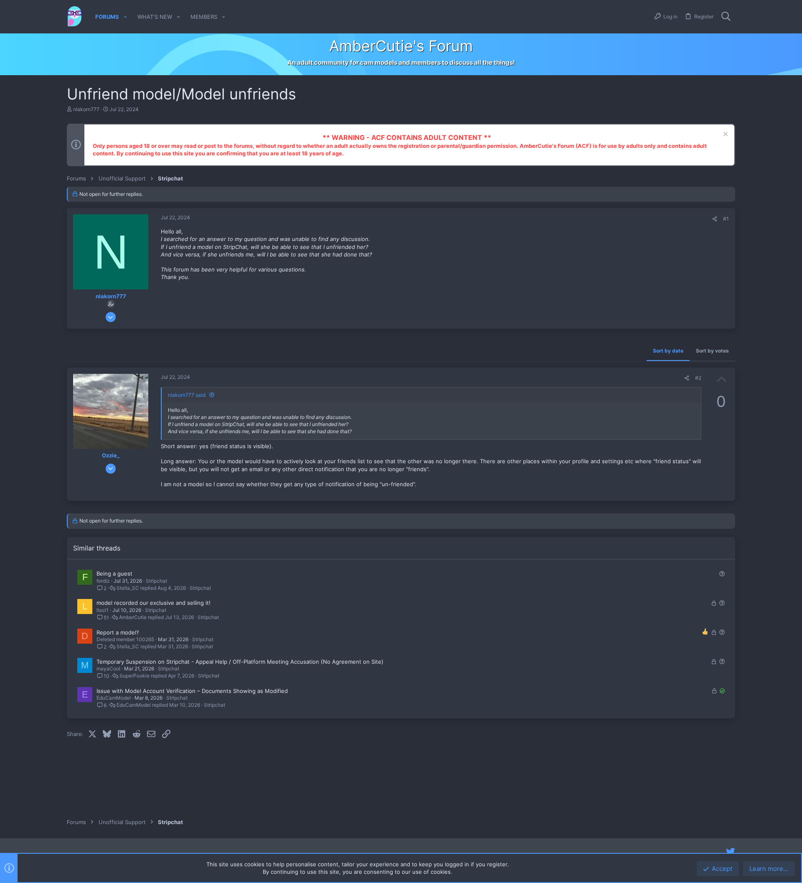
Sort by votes (712, 351)
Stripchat (156, 581)
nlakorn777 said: (187, 395)
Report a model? (117, 632)
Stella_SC (128, 588)
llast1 (102, 610)
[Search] (726, 16)
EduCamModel (113, 698)
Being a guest (114, 573)
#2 (698, 378)
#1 (726, 219)
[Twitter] (730, 851)
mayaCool (108, 668)
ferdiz (103, 581)
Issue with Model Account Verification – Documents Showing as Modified (192, 691)
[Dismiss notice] (724, 135)
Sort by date (668, 351)
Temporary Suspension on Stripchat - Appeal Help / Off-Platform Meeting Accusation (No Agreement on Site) (239, 661)
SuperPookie (134, 675)
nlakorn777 (86, 109)
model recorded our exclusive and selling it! (153, 602)
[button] (125, 17)
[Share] (714, 219)
